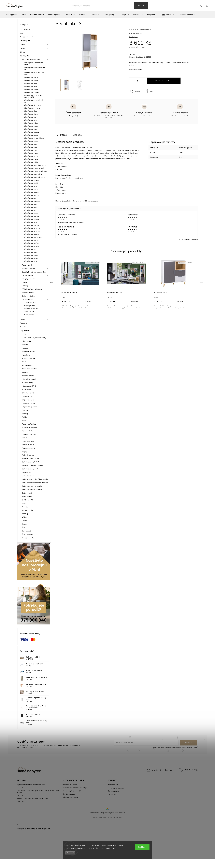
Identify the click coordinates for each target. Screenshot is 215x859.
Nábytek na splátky (69, 794)
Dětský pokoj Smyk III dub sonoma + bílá (33, 96)
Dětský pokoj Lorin (30, 83)
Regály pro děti (29, 306)
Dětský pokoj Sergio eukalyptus (35, 171)
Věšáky (24, 517)
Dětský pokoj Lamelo (31, 192)
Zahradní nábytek (26, 37)
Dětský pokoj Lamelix (31, 234)
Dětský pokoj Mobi (30, 147)
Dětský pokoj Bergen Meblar (34, 138)
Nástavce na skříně (29, 386)
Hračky (24, 282)
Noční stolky (26, 389)
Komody (25, 348)
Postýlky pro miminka (29, 279)
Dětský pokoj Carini (31, 183)
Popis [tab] (63, 134)
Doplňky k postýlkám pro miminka (34, 272)
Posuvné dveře (27, 431)
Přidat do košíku (163, 81)
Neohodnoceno (145, 29)
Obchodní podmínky (69, 785)
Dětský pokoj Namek (31, 195)
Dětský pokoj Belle (30, 261)
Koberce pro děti (28, 293)
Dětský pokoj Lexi (30, 86)
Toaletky (25, 514)
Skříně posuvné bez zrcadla (32, 486)
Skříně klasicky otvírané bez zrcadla (35, 479)
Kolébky (25, 345)
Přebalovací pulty (28, 438)
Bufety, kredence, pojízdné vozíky (34, 338)
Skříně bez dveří (28, 476)
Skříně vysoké (27, 496)
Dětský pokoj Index (31, 123)
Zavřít (190, 98)
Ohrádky (25, 286)
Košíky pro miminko (29, 268)
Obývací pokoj (25, 41)
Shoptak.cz (118, 817)
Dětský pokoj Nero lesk (32, 231)
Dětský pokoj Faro (30, 144)
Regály (24, 452)
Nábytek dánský (27, 376)
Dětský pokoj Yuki (30, 252)
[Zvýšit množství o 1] (144, 81)
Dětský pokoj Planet (31, 153)
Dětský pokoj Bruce (31, 126)
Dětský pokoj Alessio (31, 246)
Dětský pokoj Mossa (31, 114)
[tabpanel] (80, 283)
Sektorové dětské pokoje (31, 59)
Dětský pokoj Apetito (31, 240)
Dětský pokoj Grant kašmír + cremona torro (34, 73)
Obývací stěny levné (29, 400)
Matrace (25, 372)
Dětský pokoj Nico (30, 222)
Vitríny (24, 521)
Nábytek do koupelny (29, 379)
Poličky (24, 417)
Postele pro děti (27, 265)
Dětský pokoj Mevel (31, 249)
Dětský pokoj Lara (30, 204)
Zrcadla (24, 524)
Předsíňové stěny (28, 441)
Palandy (25, 410)
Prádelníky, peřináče (29, 434)
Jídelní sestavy (27, 341)
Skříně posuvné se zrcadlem (32, 490)
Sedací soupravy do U (30, 469)
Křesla (24, 362)
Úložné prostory (27, 300)
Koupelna (23, 327)
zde (113, 848)
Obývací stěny (27, 396)
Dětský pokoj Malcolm (32, 201)
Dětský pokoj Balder (31, 213)
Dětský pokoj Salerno (31, 89)
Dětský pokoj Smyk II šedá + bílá (34, 101)
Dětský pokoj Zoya (30, 207)
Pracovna (23, 323)
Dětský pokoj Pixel (30, 150)
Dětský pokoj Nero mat (32, 228)
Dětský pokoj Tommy (31, 132)
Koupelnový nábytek (29, 369)
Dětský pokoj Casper (31, 92)
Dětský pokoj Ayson (31, 258)
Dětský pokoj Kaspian (31, 180)
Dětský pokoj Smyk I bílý (32, 108)
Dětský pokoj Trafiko (31, 243)
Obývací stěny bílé (28, 403)
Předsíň (22, 48)
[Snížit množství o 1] (132, 81)
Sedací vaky (26, 472)
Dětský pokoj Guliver (31, 120)
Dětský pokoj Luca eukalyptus (34, 177)
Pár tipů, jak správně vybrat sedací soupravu (33, 798)
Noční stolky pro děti (31, 309)
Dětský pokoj (24, 56)
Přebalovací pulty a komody (32, 289)
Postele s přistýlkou (29, 424)
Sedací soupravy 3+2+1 (30, 462)
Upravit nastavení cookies (108, 814)
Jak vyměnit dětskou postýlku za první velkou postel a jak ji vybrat (38, 792)
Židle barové (26, 531)
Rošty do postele (28, 455)
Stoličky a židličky (28, 500)
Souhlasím (142, 847)
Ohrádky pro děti (28, 393)
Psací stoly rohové (28, 448)
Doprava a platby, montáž (71, 791)
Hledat (141, 5)
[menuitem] (11, 14)
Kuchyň (22, 319)
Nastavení (70, 853)
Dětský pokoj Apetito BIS (33, 237)
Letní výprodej (25, 29)
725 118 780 (191, 770)
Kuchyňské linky (27, 365)
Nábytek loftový (27, 383)
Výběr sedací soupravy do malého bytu (31, 785)
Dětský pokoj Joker (30, 129)
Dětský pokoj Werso (31, 189)
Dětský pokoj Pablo (31, 162)
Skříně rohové (27, 493)
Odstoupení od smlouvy (70, 797)
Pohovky (25, 414)
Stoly (24, 503)
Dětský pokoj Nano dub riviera (34, 165)
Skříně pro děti (29, 312)
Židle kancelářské (28, 534)
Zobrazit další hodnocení (188, 239)
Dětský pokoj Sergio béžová (34, 168)
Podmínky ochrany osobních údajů (74, 788)
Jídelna (22, 52)
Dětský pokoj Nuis (30, 186)
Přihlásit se (188, 742)
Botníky (24, 334)
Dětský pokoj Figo (30, 111)
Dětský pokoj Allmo (31, 135)
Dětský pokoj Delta (31, 141)
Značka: (133, 37)
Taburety (25, 507)
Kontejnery (26, 355)
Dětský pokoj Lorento (31, 216)
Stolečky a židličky (28, 296)
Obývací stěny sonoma (30, 407)
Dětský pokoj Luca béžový (33, 174)
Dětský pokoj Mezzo (31, 77)
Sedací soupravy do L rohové (32, 465)
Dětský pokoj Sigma (31, 159)
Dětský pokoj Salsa (31, 255)
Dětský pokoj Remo (31, 156)
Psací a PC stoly (28, 445)
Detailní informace (135, 69)
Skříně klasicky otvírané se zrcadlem (35, 483)
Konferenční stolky (28, 352)
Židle (23, 527)
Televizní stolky (27, 510)
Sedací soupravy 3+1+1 (30, 459)
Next (202, 282)
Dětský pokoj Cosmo (31, 219)
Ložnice (22, 44)
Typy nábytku (25, 331)
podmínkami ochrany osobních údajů (185, 747)
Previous (51, 282)
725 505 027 (112, 795)
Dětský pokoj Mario (31, 80)
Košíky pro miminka (29, 358)
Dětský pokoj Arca (30, 198)
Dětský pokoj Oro (30, 117)
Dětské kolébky (27, 275)
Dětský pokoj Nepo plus (32, 105)
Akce (21, 33)
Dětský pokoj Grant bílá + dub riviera (34, 68)
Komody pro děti (30, 303)
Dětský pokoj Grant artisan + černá (34, 64)
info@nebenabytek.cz (163, 770)
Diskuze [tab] (77, 134)
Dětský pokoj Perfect (31, 225)
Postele (24, 421)
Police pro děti (29, 315)
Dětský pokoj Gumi (30, 210)
